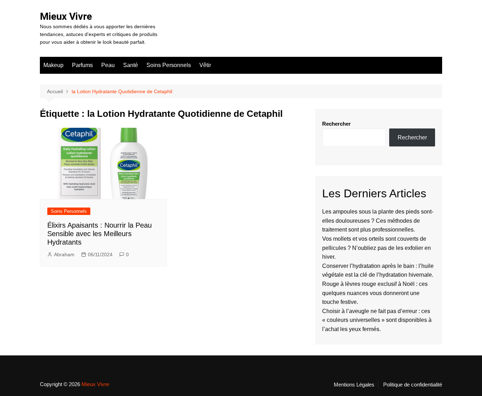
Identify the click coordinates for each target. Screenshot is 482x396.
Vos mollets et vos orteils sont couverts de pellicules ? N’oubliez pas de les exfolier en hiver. (376, 248)
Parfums (82, 65)
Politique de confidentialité (412, 385)
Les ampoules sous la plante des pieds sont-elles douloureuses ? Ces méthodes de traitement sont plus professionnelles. (377, 221)
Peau (108, 65)
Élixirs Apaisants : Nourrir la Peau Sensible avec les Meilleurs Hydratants (99, 233)
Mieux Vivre (66, 16)
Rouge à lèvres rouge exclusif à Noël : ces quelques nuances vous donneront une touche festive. (375, 293)
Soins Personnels (168, 65)
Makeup (53, 65)
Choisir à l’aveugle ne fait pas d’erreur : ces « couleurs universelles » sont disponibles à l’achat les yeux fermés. (377, 320)
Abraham (64, 254)
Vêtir (205, 65)
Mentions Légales (354, 385)
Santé (130, 65)
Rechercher (336, 124)
